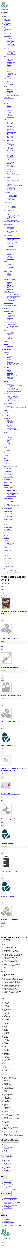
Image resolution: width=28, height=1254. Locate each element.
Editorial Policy (7, 1219)
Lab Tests (6, 22)
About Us (6, 1144)
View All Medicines (9, 1180)
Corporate (6, 1148)
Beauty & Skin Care (9, 1166)
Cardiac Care (7, 1161)
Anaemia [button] (2, 698)
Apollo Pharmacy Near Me (10, 1210)
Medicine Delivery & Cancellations (12, 1225)
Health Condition (8, 527)
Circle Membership (8, 23)
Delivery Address (5, 9)
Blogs (5, 1187)
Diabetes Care (7, 1160)
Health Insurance (8, 1206)
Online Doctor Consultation (10, 1198)
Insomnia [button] (2, 641)
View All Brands (8, 1186)
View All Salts (7, 1183)
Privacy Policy (7, 1221)
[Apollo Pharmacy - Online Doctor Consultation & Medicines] (4, 8)
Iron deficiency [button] (3, 670)
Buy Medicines (7, 19)
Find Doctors (7, 20)
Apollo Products (8, 33)
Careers (5, 1146)
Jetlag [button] (2, 642)
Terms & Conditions (9, 1222)
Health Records (7, 25)
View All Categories (9, 1184)
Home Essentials (8, 508)
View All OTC (7, 1182)
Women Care (7, 308)
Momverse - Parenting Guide (11, 1189)
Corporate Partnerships (9, 1209)
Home (5, 569)
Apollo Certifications (9, 1147)
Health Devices (7, 460)
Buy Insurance (7, 29)
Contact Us (6, 1151)
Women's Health (8, 1163)
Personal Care (7, 349)
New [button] (5, 27)
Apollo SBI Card (8, 1208)
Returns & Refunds (8, 1224)
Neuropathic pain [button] (4, 846)
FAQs (5, 1150)
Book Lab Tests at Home (10, 1199)
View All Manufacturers (10, 570)
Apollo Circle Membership (10, 1205)
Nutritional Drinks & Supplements (12, 221)
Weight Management (9, 1203)
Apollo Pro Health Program (10, 1200)
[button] (14, 594)
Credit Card (6, 27)
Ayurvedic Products (8, 1167)
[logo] (6, 1235)
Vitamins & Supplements (10, 1169)
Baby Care (6, 100)
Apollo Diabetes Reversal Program (12, 1202)
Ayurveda (6, 415)
